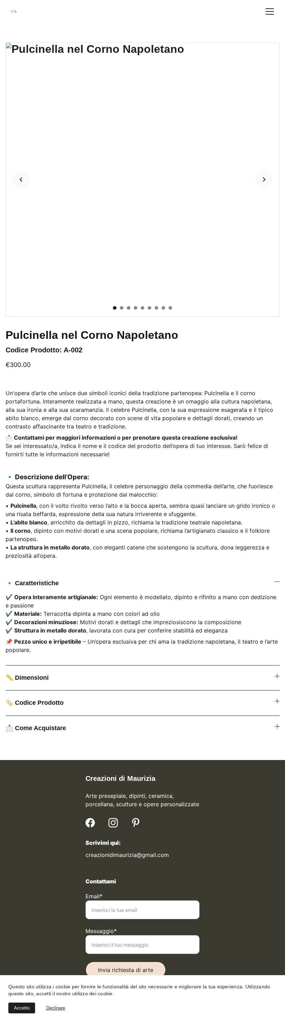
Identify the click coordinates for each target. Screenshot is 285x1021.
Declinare (55, 1008)
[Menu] (270, 11)
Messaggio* (101, 931)
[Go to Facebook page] (90, 822)
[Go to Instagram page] (113, 822)
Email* (94, 896)
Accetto (22, 1008)
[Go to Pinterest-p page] (135, 822)
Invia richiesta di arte (125, 969)
